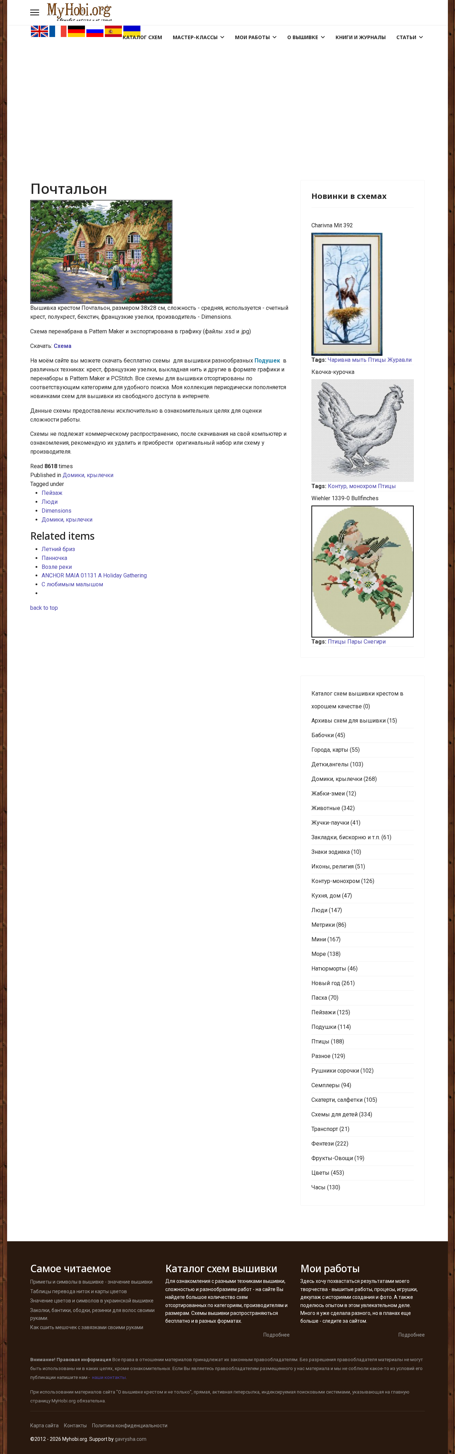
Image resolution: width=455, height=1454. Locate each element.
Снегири (375, 641)
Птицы (377, 359)
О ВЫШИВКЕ (302, 37)
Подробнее (276, 1335)
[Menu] (34, 12)
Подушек (268, 360)
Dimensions (56, 510)
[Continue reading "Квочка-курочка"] (362, 430)
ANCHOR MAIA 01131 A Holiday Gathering (94, 575)
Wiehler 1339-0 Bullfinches (345, 498)
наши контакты (109, 1377)
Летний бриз (58, 549)
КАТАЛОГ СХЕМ (142, 37)
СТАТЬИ (406, 37)
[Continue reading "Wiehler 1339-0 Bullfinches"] (362, 572)
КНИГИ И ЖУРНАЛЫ (361, 37)
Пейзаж (52, 493)
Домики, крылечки (88, 475)
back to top (44, 607)
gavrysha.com (130, 1439)
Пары (354, 641)
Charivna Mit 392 (332, 225)
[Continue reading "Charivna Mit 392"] (362, 294)
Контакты (75, 1425)
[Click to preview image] (160, 252)
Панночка (54, 558)
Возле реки (57, 567)
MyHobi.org (64, 1400)
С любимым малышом (72, 584)
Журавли (399, 359)
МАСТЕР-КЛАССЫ (195, 37)
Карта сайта (44, 1425)
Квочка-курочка (332, 372)
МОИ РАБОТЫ (252, 37)
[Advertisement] (227, 91)
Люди (50, 501)
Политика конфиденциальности (129, 1425)
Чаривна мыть (347, 359)
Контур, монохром (352, 486)
